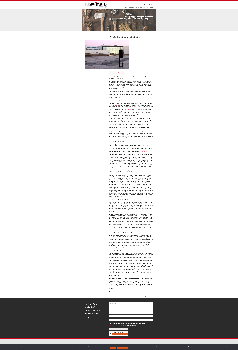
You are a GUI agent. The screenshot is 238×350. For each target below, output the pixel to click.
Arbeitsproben (138, 7)
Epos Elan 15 (144, 151)
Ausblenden (120, 72)
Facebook (147, 5)
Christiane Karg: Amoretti (145, 296)
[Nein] (236, 347)
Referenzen (131, 7)
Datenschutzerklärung (116, 325)
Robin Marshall (128, 109)
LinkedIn (152, 5)
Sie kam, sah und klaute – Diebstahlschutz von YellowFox (100, 296)
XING (149, 5)
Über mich (145, 7)
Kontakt (151, 7)
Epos (121, 96)
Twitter (144, 5)
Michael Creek (114, 105)
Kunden (126, 7)
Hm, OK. (113, 348)
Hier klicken (120, 333)
